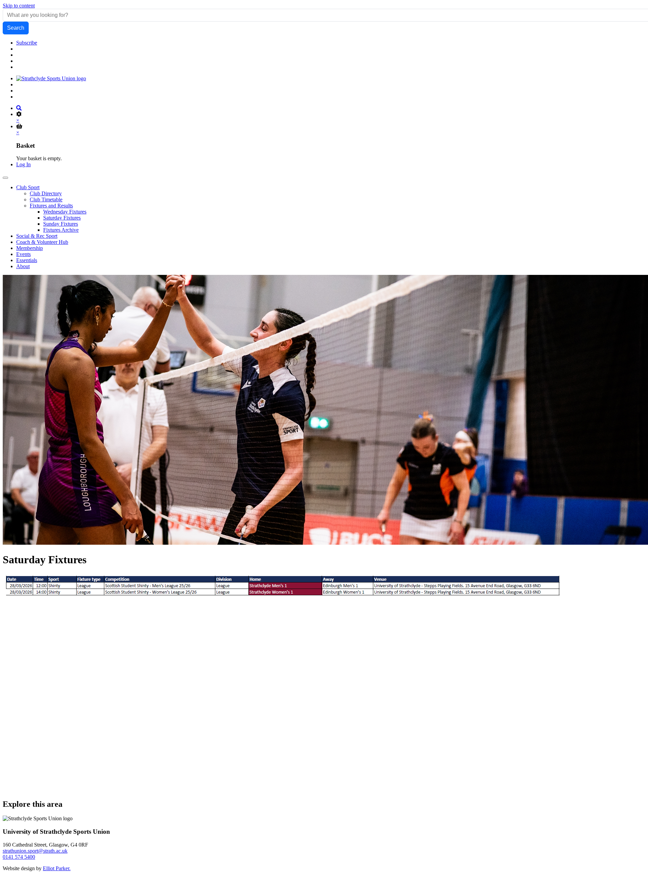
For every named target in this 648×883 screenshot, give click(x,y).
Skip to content (19, 5)
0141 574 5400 (19, 857)
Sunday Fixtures (60, 224)
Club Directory (46, 193)
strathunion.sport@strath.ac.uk (35, 851)
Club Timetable (46, 199)
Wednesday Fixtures (64, 212)
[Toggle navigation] (5, 178)
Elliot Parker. (57, 868)
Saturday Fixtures (62, 218)
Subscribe (26, 43)
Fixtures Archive (61, 230)
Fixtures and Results (51, 205)
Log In (23, 164)
